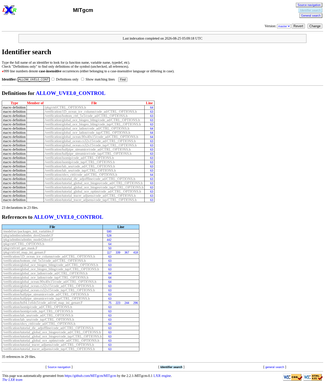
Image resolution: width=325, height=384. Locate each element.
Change (315, 26)
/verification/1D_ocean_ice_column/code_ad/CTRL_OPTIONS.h (91, 111)
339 (118, 252)
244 (126, 303)
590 (109, 231)
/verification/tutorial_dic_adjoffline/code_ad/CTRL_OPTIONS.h (90, 179)
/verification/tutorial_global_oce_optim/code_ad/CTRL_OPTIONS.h (93, 191)
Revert (298, 26)
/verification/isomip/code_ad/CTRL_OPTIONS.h (79, 158)
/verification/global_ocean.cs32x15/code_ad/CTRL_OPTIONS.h (90, 141)
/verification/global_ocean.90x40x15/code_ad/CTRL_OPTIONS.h (91, 137)
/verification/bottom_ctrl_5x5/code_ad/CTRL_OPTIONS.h (86, 116)
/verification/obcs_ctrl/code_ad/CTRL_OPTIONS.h (81, 175)
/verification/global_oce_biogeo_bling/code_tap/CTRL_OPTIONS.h (93, 124)
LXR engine (162, 376)
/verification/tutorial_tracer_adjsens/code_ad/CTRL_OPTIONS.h (90, 196)
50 (109, 248)
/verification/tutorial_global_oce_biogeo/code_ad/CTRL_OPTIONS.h (94, 183)
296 (135, 303)
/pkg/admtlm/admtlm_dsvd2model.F (28, 235)
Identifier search (310, 10)
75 (109, 303)
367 (126, 252)
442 (109, 240)
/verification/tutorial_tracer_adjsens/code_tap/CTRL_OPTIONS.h (91, 200)
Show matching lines (101, 79)
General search (311, 15)
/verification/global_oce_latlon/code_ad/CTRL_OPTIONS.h (87, 128)
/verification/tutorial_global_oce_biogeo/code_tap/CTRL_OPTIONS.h (94, 187)
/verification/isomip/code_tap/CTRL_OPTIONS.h (80, 162)
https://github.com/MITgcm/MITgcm (90, 376)
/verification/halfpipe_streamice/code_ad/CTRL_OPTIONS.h (88, 149)
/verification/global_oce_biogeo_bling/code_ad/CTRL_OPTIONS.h (92, 120)
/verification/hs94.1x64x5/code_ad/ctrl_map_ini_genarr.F (43, 303)
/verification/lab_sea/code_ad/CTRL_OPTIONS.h (80, 166)
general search (274, 367)
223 (118, 303)
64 (151, 107)
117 (109, 252)
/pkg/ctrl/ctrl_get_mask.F (20, 248)
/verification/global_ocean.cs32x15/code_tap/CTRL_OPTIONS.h (91, 145)
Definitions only (67, 79)
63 (151, 111)
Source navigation (309, 5)
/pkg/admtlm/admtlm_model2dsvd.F (28, 240)
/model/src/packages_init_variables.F (28, 231)
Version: (271, 26)
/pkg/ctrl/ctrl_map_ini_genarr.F (24, 252)
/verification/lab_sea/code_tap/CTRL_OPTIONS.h (80, 170)
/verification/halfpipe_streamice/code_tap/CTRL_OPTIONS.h (88, 154)
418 (135, 252)
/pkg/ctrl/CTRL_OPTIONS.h (65, 107)
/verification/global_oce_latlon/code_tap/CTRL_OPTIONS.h (87, 132)
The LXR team (12, 380)
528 (109, 235)
